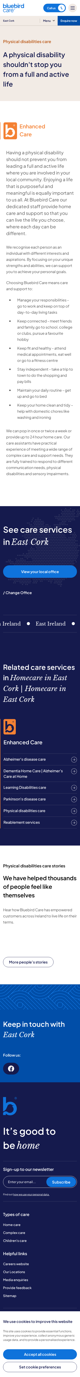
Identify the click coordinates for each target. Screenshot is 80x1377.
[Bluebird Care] (13, 10)
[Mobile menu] (72, 8)
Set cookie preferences (40, 1367)
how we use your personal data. (31, 1194)
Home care (12, 1225)
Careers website (16, 1264)
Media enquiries (15, 1280)
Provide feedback (17, 1288)
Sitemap (9, 1296)
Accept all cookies (40, 1354)
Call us (51, 8)
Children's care (15, 1240)
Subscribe (61, 1182)
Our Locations (14, 1272)
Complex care (14, 1232)
